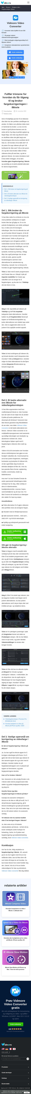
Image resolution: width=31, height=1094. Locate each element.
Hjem (3, 7)
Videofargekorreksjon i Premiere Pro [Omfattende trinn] (16, 720)
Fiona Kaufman (8, 111)
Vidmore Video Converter (15, 25)
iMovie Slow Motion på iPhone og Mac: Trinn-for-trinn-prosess (15, 968)
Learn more (19, 1092)
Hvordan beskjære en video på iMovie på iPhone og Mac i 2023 (14, 724)
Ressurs (8, 7)
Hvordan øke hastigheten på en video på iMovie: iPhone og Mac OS (15, 939)
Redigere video (16, 7)
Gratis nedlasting (17, 52)
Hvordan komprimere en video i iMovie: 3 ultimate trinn (15, 909)
